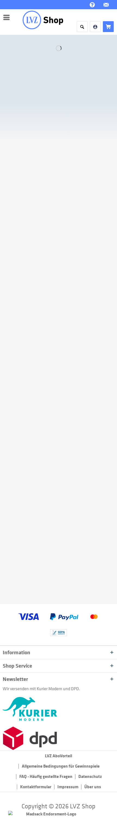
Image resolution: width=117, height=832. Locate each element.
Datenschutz (90, 776)
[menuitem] (8, 17)
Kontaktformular (35, 787)
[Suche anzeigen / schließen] (82, 26)
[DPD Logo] (58, 738)
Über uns (92, 787)
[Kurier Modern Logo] (58, 709)
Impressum (67, 787)
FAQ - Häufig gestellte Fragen (45, 776)
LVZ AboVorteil (58, 756)
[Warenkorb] (108, 26)
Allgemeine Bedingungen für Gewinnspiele (61, 766)
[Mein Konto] (95, 26)
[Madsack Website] (58, 816)
